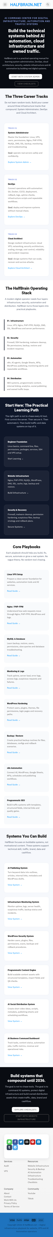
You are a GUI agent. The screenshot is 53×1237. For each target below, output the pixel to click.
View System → (15, 884)
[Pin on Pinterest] (33, 1142)
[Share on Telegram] (15, 1147)
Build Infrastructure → (18, 492)
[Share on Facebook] (15, 1142)
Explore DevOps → (16, 216)
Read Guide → (13, 591)
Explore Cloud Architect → (20, 268)
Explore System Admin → (19, 162)
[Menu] (5, 4)
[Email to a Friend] (27, 1142)
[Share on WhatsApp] (9, 1142)
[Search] (48, 4)
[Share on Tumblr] (9, 1147)
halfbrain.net (22, 4)
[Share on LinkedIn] (38, 1142)
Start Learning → (15, 458)
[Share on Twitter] (21, 1142)
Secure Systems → (16, 526)
